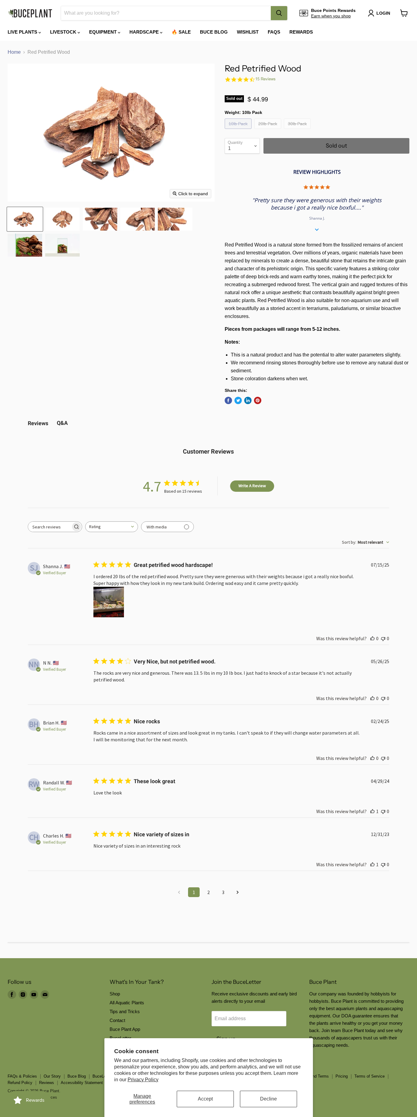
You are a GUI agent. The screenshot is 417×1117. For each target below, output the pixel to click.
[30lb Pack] (298, 130)
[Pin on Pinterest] (257, 400)
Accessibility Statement (82, 1082)
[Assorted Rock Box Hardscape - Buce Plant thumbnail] (25, 219)
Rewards (301, 32)
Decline (268, 1098)
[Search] (279, 13)
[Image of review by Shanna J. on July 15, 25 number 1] (108, 602)
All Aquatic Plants (127, 1002)
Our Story (52, 1076)
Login (383, 13)
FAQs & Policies (22, 1076)
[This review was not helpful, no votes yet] (383, 638)
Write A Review (252, 485)
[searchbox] (49, 527)
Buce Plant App (125, 1029)
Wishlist (248, 32)
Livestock (64, 32)
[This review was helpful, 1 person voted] (372, 811)
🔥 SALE (181, 32)
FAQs (274, 32)
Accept (205, 1098)
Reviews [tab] (38, 423)
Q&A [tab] (62, 423)
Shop (115, 993)
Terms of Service (369, 1076)
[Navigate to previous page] (179, 892)
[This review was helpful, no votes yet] (372, 638)
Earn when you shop (331, 15)
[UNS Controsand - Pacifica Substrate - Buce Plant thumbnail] (25, 245)
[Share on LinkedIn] (248, 400)
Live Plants (23, 32)
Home (14, 52)
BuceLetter (102, 1076)
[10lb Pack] (239, 130)
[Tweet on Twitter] (238, 400)
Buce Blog (214, 32)
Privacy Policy (143, 1079)
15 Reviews (265, 79)
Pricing (341, 1076)
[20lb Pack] (268, 130)
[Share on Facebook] (228, 400)
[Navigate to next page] (238, 892)
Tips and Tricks (125, 1011)
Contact (117, 1020)
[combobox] (166, 13)
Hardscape (144, 32)
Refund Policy (20, 1082)
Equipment (103, 32)
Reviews (46, 1082)
